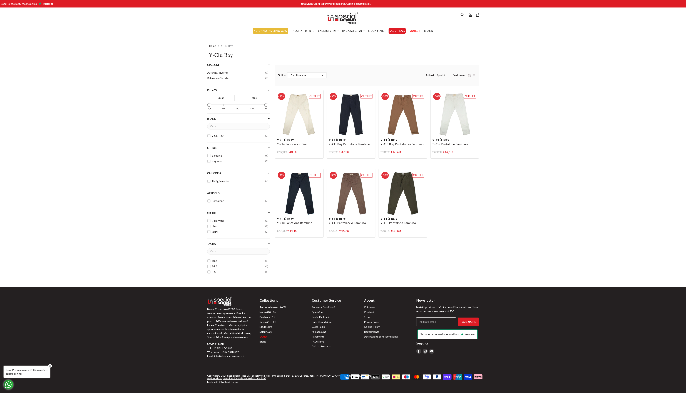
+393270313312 (229, 351)
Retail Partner (232, 382)
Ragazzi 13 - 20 (352, 31)
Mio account (319, 331)
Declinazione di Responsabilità (381, 336)
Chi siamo (369, 307)
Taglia (211, 243)
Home (212, 45)
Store (367, 316)
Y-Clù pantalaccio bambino (347, 223)
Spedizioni (317, 312)
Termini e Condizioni (323, 307)
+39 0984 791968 (222, 347)
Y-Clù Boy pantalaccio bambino (402, 144)
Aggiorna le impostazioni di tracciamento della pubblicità (236, 378)
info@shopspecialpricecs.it (229, 355)
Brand (428, 31)
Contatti (369, 312)
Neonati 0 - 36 (302, 31)
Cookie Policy (372, 326)
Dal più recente (298, 75)
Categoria (214, 173)
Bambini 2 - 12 (327, 31)
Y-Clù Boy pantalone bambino (349, 144)
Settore (212, 147)
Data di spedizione (322, 321)
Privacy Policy (371, 321)
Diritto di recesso (321, 346)
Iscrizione (468, 321)
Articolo (213, 193)
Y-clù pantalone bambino (398, 223)
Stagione (213, 65)
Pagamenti (318, 336)
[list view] (474, 75)
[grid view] (469, 75)
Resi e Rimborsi (320, 316)
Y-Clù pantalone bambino (450, 144)
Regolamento (371, 331)
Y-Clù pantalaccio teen (292, 144)
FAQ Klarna (318, 341)
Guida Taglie (318, 326)
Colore (212, 213)
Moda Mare (376, 31)
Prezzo (212, 90)
